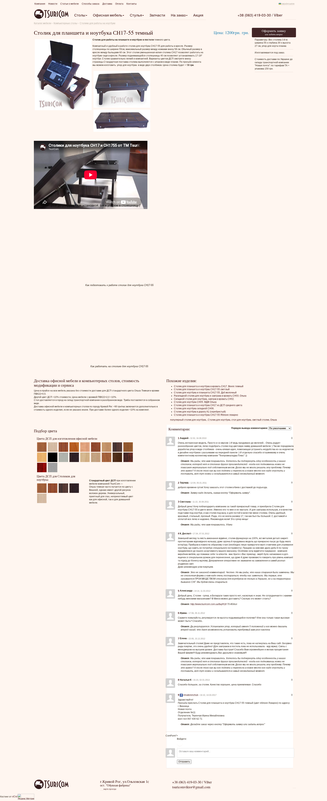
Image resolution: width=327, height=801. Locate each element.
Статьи (69, 3)
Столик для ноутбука (219, 419)
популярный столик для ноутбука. (188, 419)
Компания (39, 3)
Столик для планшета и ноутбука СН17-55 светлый (202, 389)
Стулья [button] (136, 14)
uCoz (15, 796)
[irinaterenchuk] (170, 698)
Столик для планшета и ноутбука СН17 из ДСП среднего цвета (208, 405)
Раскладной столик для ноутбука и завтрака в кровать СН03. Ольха (210, 395)
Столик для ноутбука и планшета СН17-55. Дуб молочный (205, 392)
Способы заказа (90, 3)
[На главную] (51, 784)
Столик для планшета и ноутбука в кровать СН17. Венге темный (208, 386)
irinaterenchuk (190, 695)
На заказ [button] (178, 14)
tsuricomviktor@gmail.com (191, 787)
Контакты (131, 3)
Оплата (119, 3)
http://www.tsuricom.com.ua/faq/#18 (208, 604)
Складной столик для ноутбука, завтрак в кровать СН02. (204, 399)
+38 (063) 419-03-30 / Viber (259, 14)
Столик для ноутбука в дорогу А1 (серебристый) (200, 411)
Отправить (184, 761)
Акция (198, 14)
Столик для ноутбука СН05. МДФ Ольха (195, 402)
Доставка (107, 3)
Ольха (273, 419)
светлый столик (260, 419)
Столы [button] (79, 14)
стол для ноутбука (241, 419)
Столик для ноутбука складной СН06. (194, 408)
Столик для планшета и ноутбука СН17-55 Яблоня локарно (206, 415)
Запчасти (157, 14)
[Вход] (180, 743)
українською (288, 3)
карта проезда (108, 789)
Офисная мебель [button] (107, 14)
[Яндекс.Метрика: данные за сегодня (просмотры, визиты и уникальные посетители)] (26, 797)
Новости (52, 3)
